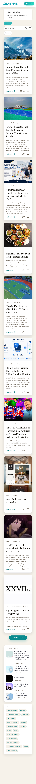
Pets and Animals (12, 738)
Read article (10, 91)
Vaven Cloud (16, 364)
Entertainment (11, 718)
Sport (26, 746)
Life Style (22, 726)
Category (8, 33)
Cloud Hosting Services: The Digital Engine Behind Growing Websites (18, 370)
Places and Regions (12, 742)
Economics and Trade (13, 714)
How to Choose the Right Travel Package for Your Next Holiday (17, 70)
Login (29, 3)
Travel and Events (12, 750)
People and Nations (12, 734)
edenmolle (16, 250)
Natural (9, 730)
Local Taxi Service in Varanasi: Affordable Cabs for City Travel (18, 548)
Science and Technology (14, 746)
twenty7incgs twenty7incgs (20, 606)
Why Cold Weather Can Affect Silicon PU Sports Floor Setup (17, 309)
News (15, 730)
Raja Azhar (15, 424)
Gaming (23, 722)
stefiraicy (15, 495)
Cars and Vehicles (12, 710)
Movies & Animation (12, 722)
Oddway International (19, 186)
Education (25, 714)
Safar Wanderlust (17, 63)
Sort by (8, 23)
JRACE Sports (16, 123)
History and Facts (12, 726)
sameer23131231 (17, 541)
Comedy (22, 710)
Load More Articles (18, 637)
